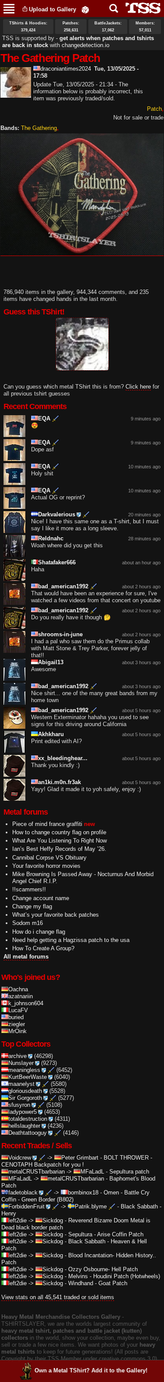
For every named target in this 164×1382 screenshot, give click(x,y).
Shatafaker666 (57, 562)
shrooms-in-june (60, 634)
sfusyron (19, 1105)
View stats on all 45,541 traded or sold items (57, 1297)
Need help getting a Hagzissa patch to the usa (70, 940)
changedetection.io (85, 45)
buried (16, 1017)
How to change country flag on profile (59, 832)
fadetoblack (23, 1192)
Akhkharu (51, 734)
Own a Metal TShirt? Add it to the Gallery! (91, 1370)
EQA (44, 418)
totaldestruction (27, 1119)
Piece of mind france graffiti (47, 824)
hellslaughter (24, 1126)
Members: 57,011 (145, 26)
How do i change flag (38, 931)
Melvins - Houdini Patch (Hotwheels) (114, 1276)
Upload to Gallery (52, 9)
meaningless (24, 1070)
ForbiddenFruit (26, 1206)
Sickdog (52, 1220)
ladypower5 (22, 1112)
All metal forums (26, 956)
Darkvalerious (56, 514)
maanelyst (21, 1084)
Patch (154, 109)
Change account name (40, 898)
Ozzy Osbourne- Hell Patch (103, 1269)
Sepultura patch (129, 1171)
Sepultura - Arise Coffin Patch (105, 1234)
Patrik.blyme (91, 1206)
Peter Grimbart (79, 1157)
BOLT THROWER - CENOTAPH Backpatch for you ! (76, 1161)
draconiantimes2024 (65, 68)
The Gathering (39, 128)
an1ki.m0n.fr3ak (59, 782)
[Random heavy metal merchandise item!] (85, 9)
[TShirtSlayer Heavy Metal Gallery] (140, 8)
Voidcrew (19, 1157)
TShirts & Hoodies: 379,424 (28, 26)
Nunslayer (21, 1063)
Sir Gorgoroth (25, 1098)
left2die (17, 1220)
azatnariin (20, 996)
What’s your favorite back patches (55, 914)
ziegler (16, 1024)
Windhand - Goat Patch (97, 1283)
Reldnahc (50, 538)
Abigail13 (50, 662)
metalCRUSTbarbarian (36, 1171)
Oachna (18, 989)
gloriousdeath (25, 1091)
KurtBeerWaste (27, 1077)
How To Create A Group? (43, 948)
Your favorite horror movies (46, 866)
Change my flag (32, 906)
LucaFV (18, 1010)
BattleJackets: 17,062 (108, 26)
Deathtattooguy (27, 1132)
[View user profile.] (15, 94)
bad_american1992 (63, 586)
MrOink (17, 1031)
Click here (138, 386)
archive (17, 1056)
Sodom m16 (27, 923)
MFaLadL (92, 1171)
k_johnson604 (25, 1003)
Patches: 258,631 (71, 26)
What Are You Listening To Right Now (59, 840)
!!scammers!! (29, 889)
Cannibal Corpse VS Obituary (49, 857)
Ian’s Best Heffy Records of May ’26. (59, 849)
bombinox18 (83, 1192)
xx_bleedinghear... (62, 758)
